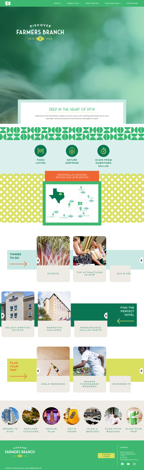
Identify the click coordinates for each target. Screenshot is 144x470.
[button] (141, 260)
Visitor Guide (132, 3)
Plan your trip (91, 3)
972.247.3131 (123, 458)
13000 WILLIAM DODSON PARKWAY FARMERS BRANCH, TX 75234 (128, 454)
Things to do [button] (73, 3)
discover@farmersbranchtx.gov (129, 459)
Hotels (57, 3)
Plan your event (112, 3)
